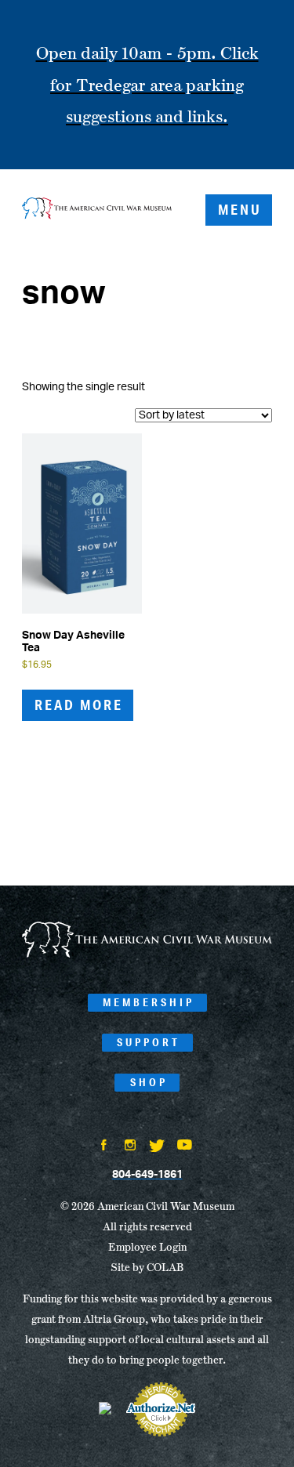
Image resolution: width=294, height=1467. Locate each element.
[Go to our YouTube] (185, 1146)
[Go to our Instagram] (130, 1146)
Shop (149, 1082)
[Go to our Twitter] (157, 1147)
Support (148, 1042)
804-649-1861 (147, 1174)
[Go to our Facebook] (103, 1146)
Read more (78, 704)
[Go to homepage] (147, 954)
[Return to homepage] (97, 210)
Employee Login (147, 1247)
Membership (148, 1002)
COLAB (165, 1267)
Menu (240, 209)
